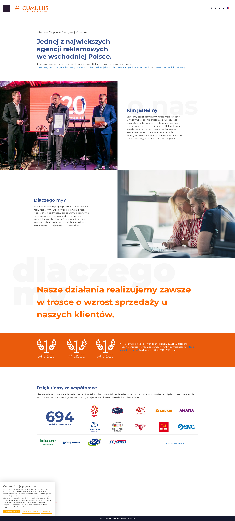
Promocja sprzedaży (158, 493)
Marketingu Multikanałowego (170, 67)
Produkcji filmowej (89, 67)
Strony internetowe (100, 482)
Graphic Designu (69, 67)
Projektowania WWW (111, 67)
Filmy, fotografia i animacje (103, 486)
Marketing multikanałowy (102, 489)
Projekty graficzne (157, 489)
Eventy (152, 478)
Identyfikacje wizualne (159, 482)
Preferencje (46, 512)
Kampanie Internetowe (101, 493)
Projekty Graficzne (99, 478)
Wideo (152, 500)
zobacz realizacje (176, 443)
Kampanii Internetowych (136, 67)
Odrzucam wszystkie (30, 512)
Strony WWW (155, 497)
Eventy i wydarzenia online (103, 497)
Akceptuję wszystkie (12, 512)
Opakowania (155, 486)
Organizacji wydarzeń (48, 67)
